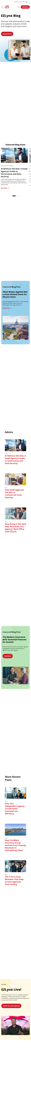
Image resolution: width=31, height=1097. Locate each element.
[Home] (7, 7)
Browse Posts (7, 34)
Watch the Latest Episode (11, 1006)
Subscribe (25, 7)
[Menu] (2, 7)
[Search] (18, 7)
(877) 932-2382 (18, 2)
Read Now (6, 308)
